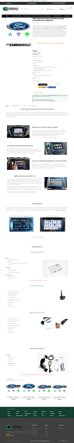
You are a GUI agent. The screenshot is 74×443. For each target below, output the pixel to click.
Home (6, 13)
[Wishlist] (67, 8)
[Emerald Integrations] (10, 9)
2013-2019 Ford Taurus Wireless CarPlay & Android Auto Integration (13, 397)
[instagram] (67, 441)
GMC (17, 413)
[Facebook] (59, 441)
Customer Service (35, 428)
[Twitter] (61, 441)
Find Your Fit (47, 433)
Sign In (60, 427)
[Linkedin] (63, 441)
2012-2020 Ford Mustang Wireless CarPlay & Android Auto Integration (59, 397)
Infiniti (34, 413)
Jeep (43, 413)
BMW (26, 411)
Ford (9, 413)
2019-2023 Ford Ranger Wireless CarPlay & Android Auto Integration (28, 397)
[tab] (8, 105)
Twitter (35, 92)
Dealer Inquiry (32, 3)
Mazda (9, 415)
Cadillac (35, 411)
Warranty (46, 434)
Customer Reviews (35, 434)
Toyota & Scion (62, 415)
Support (46, 432)
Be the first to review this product (42, 22)
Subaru (51, 415)
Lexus (60, 413)
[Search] (41, 9)
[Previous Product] (66, 18)
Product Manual (61, 428)
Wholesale (46, 436)
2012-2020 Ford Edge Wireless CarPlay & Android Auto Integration (44, 397)
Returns (46, 429)
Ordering (46, 428)
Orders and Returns (35, 432)
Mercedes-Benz (19, 415)
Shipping (46, 427)
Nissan (26, 415)
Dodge (60, 411)
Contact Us (9, 3)
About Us (33, 427)
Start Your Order (37, 237)
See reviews (45, 0)
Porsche (35, 415)
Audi (9, 411)
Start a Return (47, 431)
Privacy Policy (34, 429)
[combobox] (31, 9)
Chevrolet (44, 411)
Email (41, 92)
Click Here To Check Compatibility (50, 43)
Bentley (17, 411)
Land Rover (52, 413)
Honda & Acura (28, 413)
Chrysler (52, 411)
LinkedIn (37, 92)
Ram (43, 415)
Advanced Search (35, 431)
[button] (30, 42)
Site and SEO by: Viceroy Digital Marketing (40, 441)
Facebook (33, 92)
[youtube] (65, 441)
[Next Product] (67, 18)
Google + (39, 92)
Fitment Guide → (52, 100)
